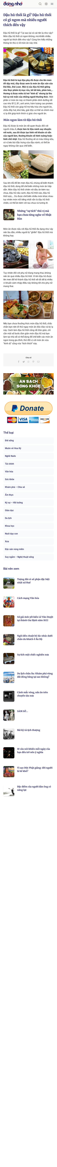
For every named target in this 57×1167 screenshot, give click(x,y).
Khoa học (9, 526)
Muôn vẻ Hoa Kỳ (13, 448)
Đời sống (9, 440)
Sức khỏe (9, 479)
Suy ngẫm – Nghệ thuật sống (19, 557)
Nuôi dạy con (11, 533)
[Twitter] (24, 362)
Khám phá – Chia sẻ (15, 487)
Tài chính (9, 463)
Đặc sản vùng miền (14, 549)
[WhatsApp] (28, 362)
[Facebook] (19, 362)
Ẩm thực (9, 495)
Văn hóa (9, 471)
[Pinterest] (33, 362)
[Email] (38, 362)
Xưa (7, 541)
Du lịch (8, 518)
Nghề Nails (10, 456)
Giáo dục (9, 510)
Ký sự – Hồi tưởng (14, 502)
